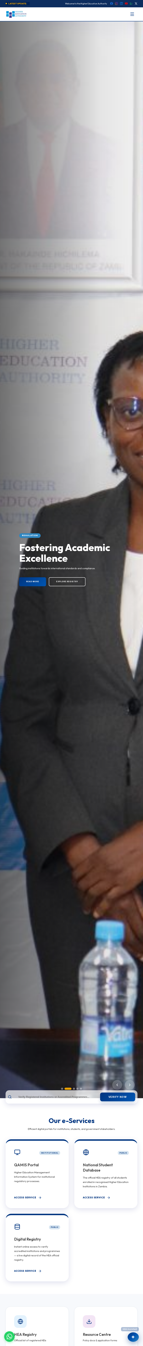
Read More (32, 581)
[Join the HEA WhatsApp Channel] (9, 1336)
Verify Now (117, 1096)
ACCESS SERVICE (25, 1197)
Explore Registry (67, 581)
